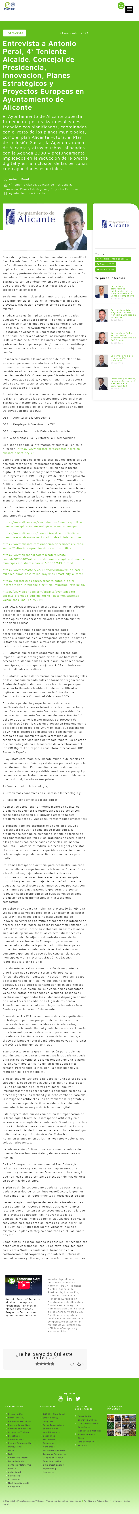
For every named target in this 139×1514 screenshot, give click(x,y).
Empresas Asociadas (19, 1421)
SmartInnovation (52, 1461)
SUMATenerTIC (16, 1417)
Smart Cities (107, 269)
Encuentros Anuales (54, 1450)
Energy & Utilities (88, 1420)
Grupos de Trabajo (18, 1432)
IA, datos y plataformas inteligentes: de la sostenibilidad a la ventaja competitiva (122, 291)
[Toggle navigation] (129, 9)
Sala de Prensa (86, 1441)
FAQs (11, 1454)
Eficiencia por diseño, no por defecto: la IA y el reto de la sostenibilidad (123, 382)
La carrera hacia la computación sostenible (122, 358)
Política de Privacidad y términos (103, 1501)
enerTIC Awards (51, 1432)
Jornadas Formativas (54, 1454)
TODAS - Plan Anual (54, 1414)
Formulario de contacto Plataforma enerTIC (19, 1465)
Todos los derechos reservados (63, 1501)
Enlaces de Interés (18, 1457)
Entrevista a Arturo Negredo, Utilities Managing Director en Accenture (123, 314)
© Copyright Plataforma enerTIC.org (23, 1501)
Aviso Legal (14, 1472)
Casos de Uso (85, 1416)
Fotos (11, 1450)
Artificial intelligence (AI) (115, 258)
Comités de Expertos (19, 1428)
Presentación (15, 1414)
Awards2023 (107, 264)
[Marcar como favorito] (71, 1364)
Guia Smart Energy (53, 1465)
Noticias (82, 1445)
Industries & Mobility (89, 1430)
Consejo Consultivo (19, 1425)
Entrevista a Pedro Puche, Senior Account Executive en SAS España (123, 337)
